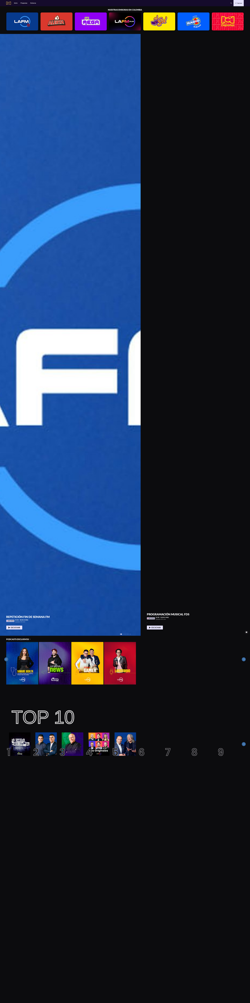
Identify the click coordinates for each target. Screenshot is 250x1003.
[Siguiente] (244, 744)
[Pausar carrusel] (246, 632)
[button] (231, 3)
